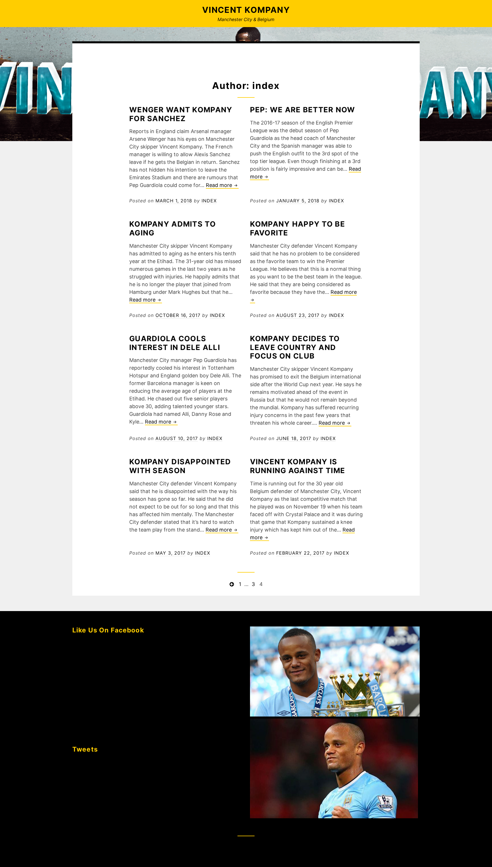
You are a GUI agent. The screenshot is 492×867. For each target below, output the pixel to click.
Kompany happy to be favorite (297, 228)
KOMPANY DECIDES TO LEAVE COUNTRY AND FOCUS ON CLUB (295, 347)
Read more (222, 185)
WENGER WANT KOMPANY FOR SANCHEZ (180, 114)
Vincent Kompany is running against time (297, 466)
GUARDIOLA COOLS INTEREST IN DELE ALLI (174, 343)
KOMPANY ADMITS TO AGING (172, 228)
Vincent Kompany (246, 10)
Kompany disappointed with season (180, 466)
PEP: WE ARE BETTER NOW (302, 109)
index (209, 200)
